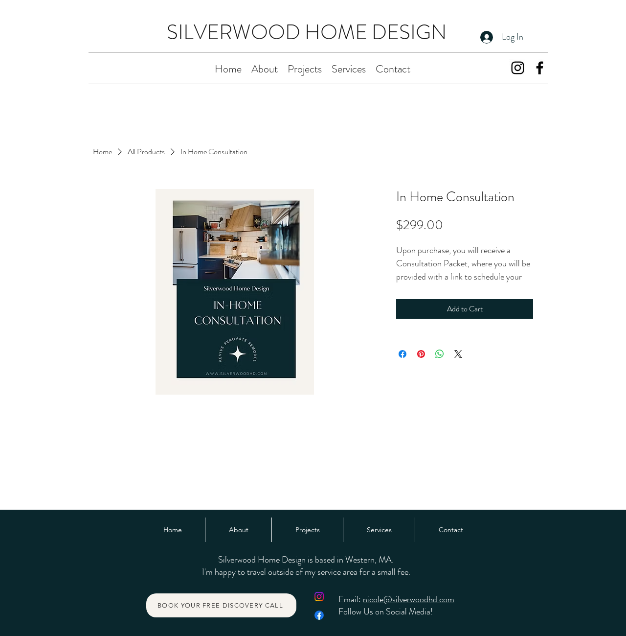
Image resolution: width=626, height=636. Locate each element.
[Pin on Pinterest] (421, 354)
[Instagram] (517, 67)
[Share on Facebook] (402, 354)
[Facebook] (539, 67)
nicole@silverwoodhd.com (408, 599)
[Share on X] (458, 354)
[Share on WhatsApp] (440, 354)
